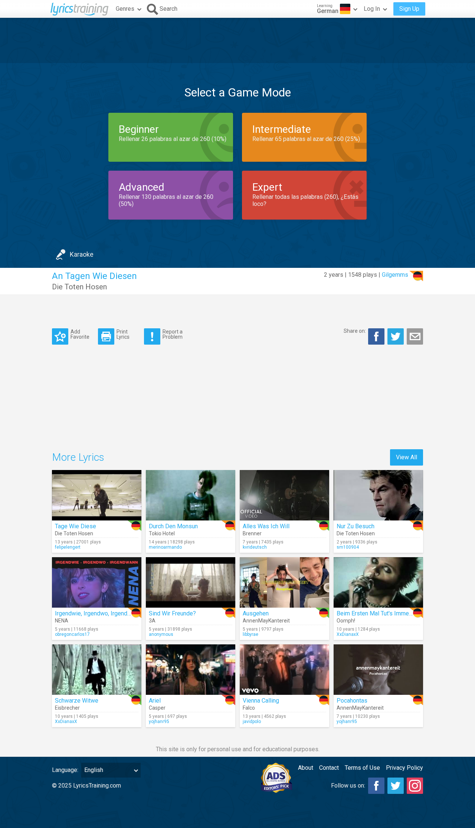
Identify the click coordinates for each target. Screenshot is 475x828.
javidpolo (252, 721)
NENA (61, 621)
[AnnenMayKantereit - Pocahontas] (378, 669)
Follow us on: (348, 785)
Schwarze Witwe (76, 700)
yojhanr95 (159, 721)
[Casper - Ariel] (190, 669)
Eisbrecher (67, 708)
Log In (372, 8)
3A (152, 621)
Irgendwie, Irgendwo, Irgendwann (98, 613)
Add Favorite (80, 334)
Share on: (355, 331)
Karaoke (82, 254)
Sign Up (409, 8)
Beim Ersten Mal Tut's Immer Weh (380, 613)
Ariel (155, 700)
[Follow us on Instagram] (415, 786)
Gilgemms (395, 274)
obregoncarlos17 (72, 634)
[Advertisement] (237, 40)
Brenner (252, 533)
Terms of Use (362, 767)
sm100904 (348, 547)
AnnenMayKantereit (266, 621)
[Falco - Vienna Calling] (284, 669)
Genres (125, 8)
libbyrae (250, 634)
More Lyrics (78, 457)
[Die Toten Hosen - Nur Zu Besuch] (378, 495)
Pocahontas (352, 700)
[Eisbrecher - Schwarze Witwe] (96, 669)
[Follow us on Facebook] (376, 786)
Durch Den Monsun (173, 526)
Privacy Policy (404, 767)
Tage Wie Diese (75, 526)
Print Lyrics (123, 334)
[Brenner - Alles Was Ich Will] (284, 495)
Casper (157, 708)
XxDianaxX (348, 634)
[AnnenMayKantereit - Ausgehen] (284, 582)
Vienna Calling (261, 700)
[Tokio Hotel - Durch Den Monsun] (190, 495)
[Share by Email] (415, 336)
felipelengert (68, 547)
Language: (65, 769)
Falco (249, 708)
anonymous (161, 634)
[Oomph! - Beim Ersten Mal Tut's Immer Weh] (378, 582)
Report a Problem (173, 334)
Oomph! (346, 621)
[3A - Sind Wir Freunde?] (190, 582)
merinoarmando (165, 547)
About (305, 767)
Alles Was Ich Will (266, 526)
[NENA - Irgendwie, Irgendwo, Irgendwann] (96, 582)
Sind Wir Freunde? (172, 613)
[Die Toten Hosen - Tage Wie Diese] (96, 495)
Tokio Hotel (162, 533)
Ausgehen (256, 613)
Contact (329, 767)
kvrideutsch (255, 547)
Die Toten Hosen (79, 286)
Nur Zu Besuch (355, 526)
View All (406, 457)
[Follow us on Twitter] (395, 786)
